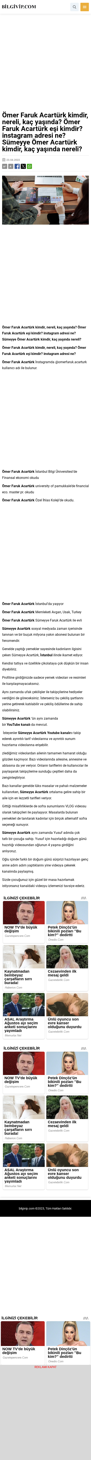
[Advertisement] (45, 64)
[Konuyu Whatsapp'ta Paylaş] (29, 166)
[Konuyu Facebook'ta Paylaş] (17, 166)
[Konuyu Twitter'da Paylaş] (23, 166)
